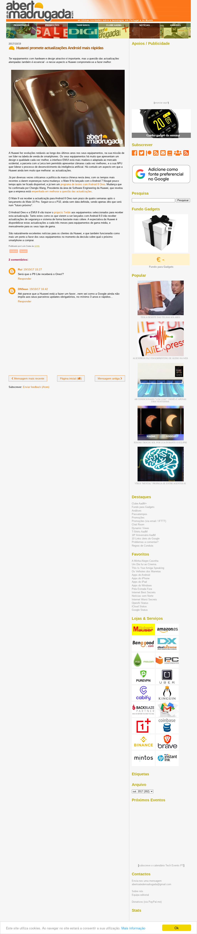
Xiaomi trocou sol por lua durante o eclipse (160, 442)
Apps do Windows (142, 585)
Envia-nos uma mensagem (147, 880)
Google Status (140, 609)
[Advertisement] (161, 72)
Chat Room (138, 524)
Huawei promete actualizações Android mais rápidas (59, 48)
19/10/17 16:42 (38, 289)
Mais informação (133, 928)
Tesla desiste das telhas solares (160, 317)
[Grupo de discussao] (178, 153)
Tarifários (83, 25)
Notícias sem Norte (142, 595)
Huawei (23, 251)
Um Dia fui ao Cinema (144, 564)
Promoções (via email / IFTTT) (149, 521)
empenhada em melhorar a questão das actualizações (62, 191)
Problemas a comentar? (145, 542)
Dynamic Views (140, 528)
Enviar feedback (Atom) (36, 387)
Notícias (144, 25)
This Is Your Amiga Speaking (148, 568)
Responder (24, 278)
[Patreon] (148, 153)
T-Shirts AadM (140, 531)
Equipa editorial (140, 894)
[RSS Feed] (156, 153)
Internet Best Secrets (144, 592)
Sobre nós (137, 891)
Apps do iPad (139, 581)
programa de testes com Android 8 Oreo (83, 184)
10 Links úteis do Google (145, 538)
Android (13, 251)
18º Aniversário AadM (144, 535)
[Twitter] (141, 153)
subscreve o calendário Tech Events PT (161, 865)
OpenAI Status (140, 603)
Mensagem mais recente (28, 378)
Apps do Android (141, 574)
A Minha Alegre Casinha (145, 560)
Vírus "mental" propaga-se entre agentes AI (160, 483)
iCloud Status (139, 606)
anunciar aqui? (161, 103)
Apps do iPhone (140, 578)
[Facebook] (134, 153)
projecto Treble (62, 212)
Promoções (52, 25)
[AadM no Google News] (169, 153)
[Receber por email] (163, 153)
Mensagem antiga (109, 378)
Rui (20, 269)
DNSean (23, 289)
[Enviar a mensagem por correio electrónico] (40, 246)
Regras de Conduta (142, 545)
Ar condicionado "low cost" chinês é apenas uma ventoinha (160, 400)
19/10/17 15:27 (32, 269)
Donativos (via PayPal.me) (147, 901)
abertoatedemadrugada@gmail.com (151, 884)
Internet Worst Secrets (144, 599)
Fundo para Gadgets (143, 507)
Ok (176, 927)
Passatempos (21, 25)
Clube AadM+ (114, 25)
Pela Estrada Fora (142, 588)
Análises (175, 25)
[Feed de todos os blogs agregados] (186, 153)
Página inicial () (71, 378)
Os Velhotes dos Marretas (146, 571)
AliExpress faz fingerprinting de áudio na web (160, 358)
